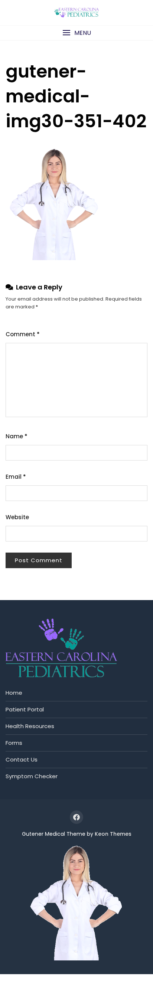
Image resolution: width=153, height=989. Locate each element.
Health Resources (30, 726)
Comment (23, 334)
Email (16, 477)
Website (17, 517)
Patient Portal (25, 709)
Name (16, 436)
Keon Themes (113, 834)
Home (14, 693)
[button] (76, 32)
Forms (14, 743)
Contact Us (22, 759)
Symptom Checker (32, 776)
